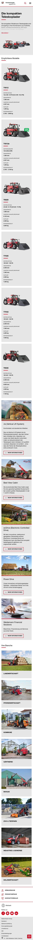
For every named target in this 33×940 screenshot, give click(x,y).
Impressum (4, 921)
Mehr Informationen (15, 452)
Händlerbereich (5, 936)
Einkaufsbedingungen (6, 933)
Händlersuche (10, 890)
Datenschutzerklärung (6, 923)
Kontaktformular (11, 898)
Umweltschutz (4, 928)
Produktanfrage (11, 894)
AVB (2, 931)
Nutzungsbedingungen (6, 926)
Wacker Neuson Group (6, 918)
